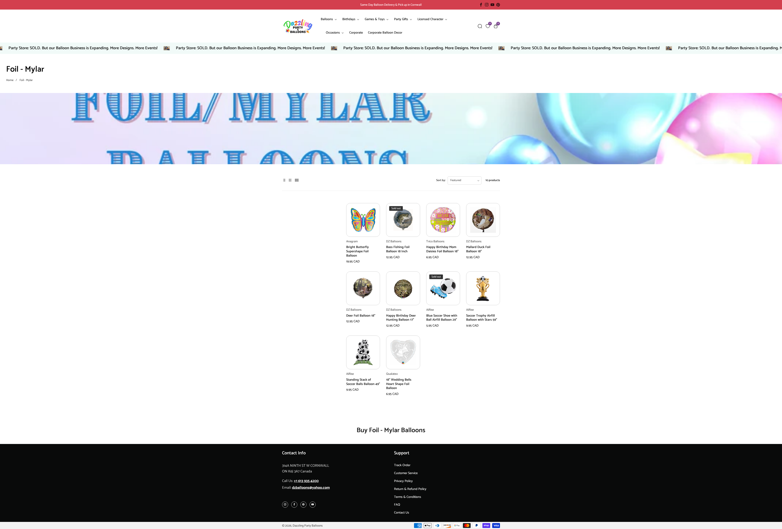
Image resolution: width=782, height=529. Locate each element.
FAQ (397, 504)
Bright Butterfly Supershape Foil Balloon (357, 251)
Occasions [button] (333, 32)
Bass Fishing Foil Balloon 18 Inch (398, 249)
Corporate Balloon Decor (385, 32)
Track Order (402, 465)
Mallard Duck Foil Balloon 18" (478, 249)
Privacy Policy (403, 481)
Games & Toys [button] (375, 19)
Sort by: (441, 180)
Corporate (356, 32)
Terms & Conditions (407, 497)
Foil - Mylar (26, 80)
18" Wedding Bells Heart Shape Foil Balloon (398, 384)
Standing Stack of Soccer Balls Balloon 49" (363, 382)
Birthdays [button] (349, 19)
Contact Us (401, 512)
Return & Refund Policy (410, 489)
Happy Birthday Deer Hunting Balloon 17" (401, 318)
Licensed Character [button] (430, 19)
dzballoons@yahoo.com (311, 488)
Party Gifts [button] (401, 19)
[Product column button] (284, 180)
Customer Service (406, 473)
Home (9, 80)
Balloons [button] (327, 19)
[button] (480, 26)
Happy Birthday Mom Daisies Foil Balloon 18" (442, 249)
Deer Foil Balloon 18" (360, 316)
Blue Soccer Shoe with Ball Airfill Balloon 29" (441, 318)
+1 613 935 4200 (306, 481)
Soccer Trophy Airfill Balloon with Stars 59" (481, 318)
